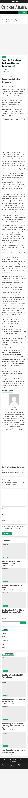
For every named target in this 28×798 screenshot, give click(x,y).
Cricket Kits (5, 640)
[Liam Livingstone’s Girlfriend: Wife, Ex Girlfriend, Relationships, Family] (14, 600)
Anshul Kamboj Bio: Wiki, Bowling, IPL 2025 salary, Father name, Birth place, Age (13, 726)
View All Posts (19, 429)
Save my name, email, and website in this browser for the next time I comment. (13, 528)
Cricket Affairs (14, 7)
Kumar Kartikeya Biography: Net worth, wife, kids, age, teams (13, 700)
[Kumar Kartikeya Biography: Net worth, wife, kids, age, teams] (14, 689)
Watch (24, 12)
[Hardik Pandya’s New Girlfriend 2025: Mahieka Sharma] (14, 665)
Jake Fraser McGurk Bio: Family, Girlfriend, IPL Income (11, 562)
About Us (6, 759)
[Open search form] (16, 12)
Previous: (13, 466)
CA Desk (5, 69)
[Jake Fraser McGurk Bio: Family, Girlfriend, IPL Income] (14, 551)
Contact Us (20, 759)
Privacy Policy (13, 761)
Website (4, 520)
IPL (3, 644)
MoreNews (23, 765)
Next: (13, 471)
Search (4, 619)
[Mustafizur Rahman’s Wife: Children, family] (14, 575)
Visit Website (8, 429)
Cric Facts (4, 637)
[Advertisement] (14, 40)
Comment (5, 487)
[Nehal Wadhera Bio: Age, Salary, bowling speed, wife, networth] (14, 740)
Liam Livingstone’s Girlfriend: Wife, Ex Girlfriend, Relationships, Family (13, 611)
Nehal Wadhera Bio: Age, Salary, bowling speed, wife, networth (13, 751)
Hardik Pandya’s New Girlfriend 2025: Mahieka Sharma (13, 676)
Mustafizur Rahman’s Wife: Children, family (12, 586)
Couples (4, 57)
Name (4, 509)
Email (4, 514)
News (3, 647)
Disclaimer (13, 759)
